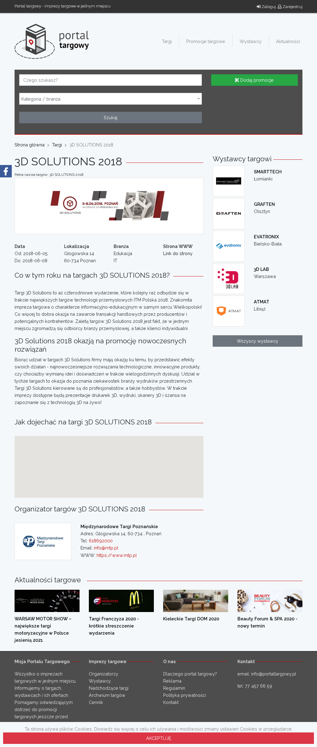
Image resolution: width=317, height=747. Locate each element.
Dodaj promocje (256, 80)
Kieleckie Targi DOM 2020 (191, 618)
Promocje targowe (205, 41)
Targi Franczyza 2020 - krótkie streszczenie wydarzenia (114, 626)
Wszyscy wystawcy (257, 341)
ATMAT (261, 301)
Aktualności (288, 41)
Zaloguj (268, 6)
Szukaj (110, 117)
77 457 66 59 (258, 685)
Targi (167, 41)
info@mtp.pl (106, 547)
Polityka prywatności (184, 695)
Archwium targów (107, 695)
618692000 (101, 540)
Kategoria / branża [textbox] (40, 99)
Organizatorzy (103, 673)
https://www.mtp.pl (117, 555)
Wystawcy (251, 41)
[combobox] (110, 99)
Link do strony (178, 253)
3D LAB (261, 269)
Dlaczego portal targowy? (190, 673)
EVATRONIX (266, 236)
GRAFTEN (264, 204)
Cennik (96, 702)
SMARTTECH (268, 171)
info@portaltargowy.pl (273, 673)
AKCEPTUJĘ (158, 738)
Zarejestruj (292, 6)
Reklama (172, 681)
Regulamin (174, 688)
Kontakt (171, 702)
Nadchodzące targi (108, 688)
